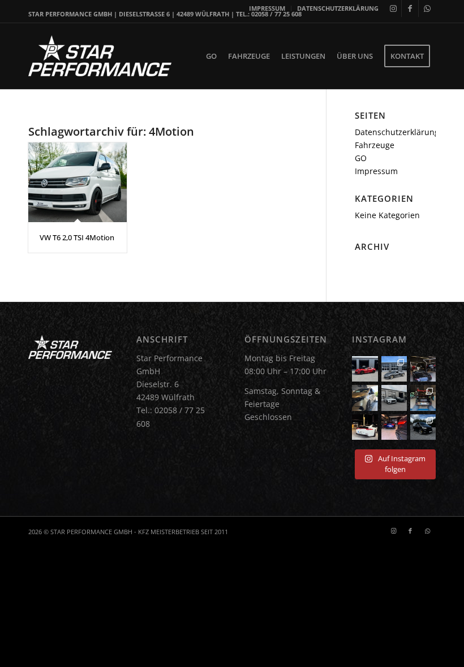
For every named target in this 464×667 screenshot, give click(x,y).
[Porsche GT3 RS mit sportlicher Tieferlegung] (423, 397)
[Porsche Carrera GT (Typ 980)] (394, 369)
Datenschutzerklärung (397, 132)
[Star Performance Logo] (99, 56)
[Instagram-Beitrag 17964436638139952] (394, 397)
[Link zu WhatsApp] (427, 8)
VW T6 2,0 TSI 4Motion (77, 237)
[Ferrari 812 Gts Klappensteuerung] (364, 369)
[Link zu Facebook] (410, 8)
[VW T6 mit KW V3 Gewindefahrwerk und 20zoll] (423, 427)
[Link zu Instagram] (393, 8)
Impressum (376, 171)
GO (361, 158)
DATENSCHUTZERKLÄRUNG (338, 8)
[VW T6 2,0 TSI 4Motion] (77, 182)
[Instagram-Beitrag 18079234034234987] (394, 427)
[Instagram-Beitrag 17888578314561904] (364, 427)
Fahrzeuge (374, 145)
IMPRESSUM (267, 8)
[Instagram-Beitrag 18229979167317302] (423, 369)
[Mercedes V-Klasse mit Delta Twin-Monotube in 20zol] (364, 397)
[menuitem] (267, 8)
